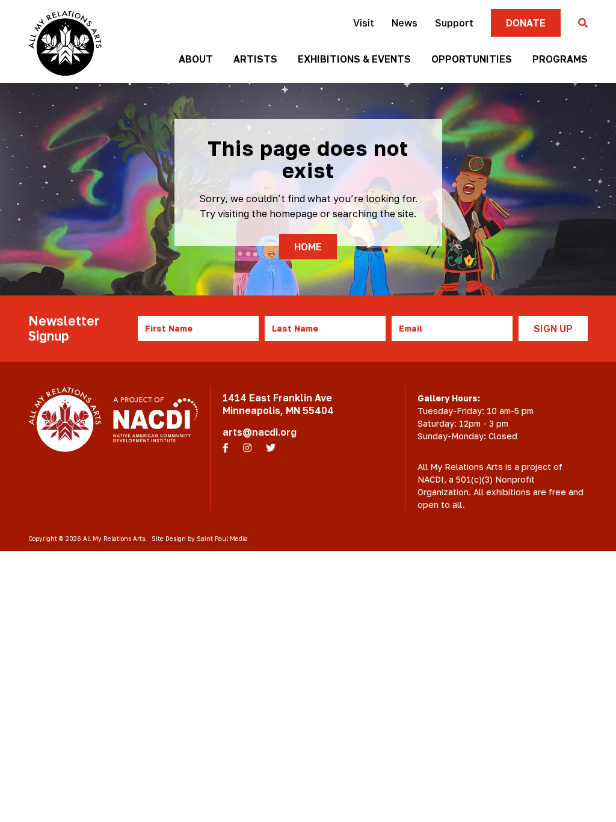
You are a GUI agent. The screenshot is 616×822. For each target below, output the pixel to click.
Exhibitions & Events (354, 59)
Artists (255, 59)
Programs (560, 59)
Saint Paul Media (222, 538)
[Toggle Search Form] (583, 23)
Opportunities (471, 59)
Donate (526, 23)
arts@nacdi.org (260, 432)
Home (308, 247)
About (196, 59)
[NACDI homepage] (155, 419)
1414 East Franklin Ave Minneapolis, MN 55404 (278, 404)
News (404, 23)
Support (454, 23)
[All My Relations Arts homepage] (65, 43)
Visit (363, 23)
